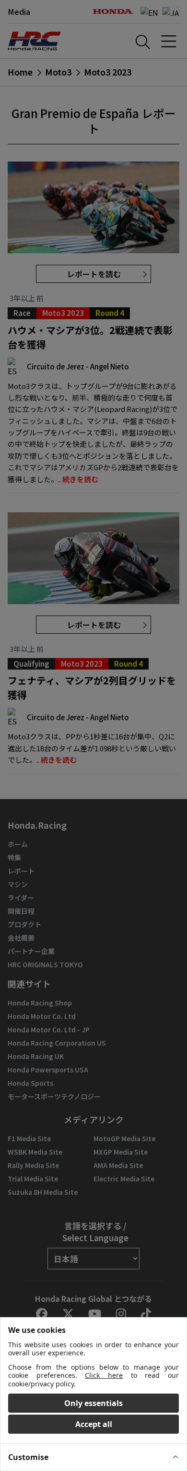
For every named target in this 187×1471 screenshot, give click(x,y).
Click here (104, 1375)
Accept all (93, 1424)
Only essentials (93, 1403)
